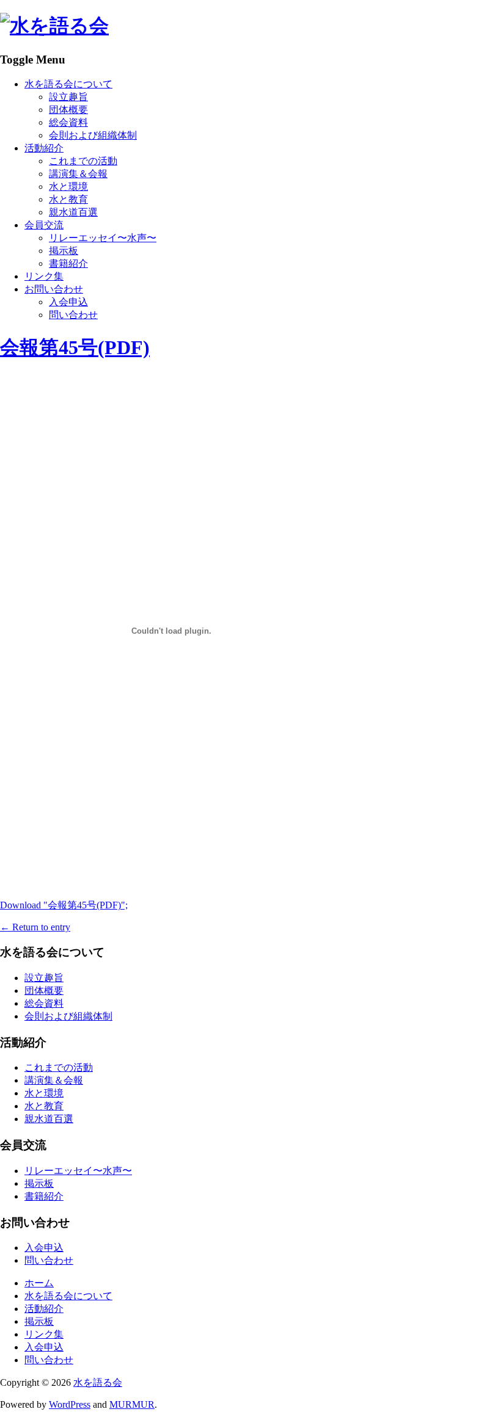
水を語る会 (97, 1382)
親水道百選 (73, 212)
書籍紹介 (68, 263)
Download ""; (64, 905)
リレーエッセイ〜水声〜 (102, 238)
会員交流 (44, 225)
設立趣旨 (68, 97)
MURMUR (132, 1404)
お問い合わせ (53, 289)
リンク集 (44, 276)
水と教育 (68, 199)
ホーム (39, 1283)
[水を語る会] (54, 26)
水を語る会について (68, 84)
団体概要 (68, 109)
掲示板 (63, 250)
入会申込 (68, 302)
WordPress (69, 1404)
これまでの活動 (83, 161)
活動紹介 (44, 148)
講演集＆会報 (78, 173)
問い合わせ (73, 315)
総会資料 (68, 122)
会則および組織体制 (93, 135)
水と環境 (68, 186)
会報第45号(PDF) (75, 347)
